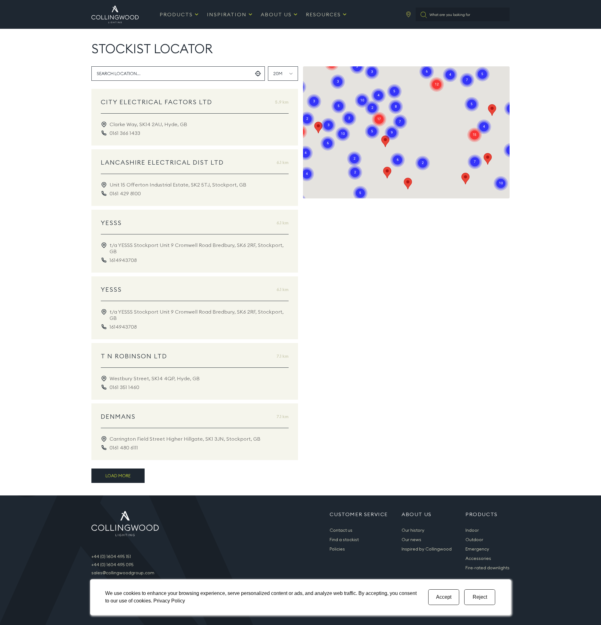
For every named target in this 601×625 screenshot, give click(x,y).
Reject (480, 597)
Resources (323, 14)
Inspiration (227, 14)
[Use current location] (258, 73)
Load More (118, 476)
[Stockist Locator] (408, 14)
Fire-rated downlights (487, 568)
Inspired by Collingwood (427, 549)
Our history (413, 530)
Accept (443, 597)
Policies (337, 549)
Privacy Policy (169, 600)
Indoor (472, 530)
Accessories (478, 558)
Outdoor (474, 539)
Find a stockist (344, 539)
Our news (411, 539)
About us (276, 14)
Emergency (477, 549)
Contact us (341, 530)
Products (176, 14)
